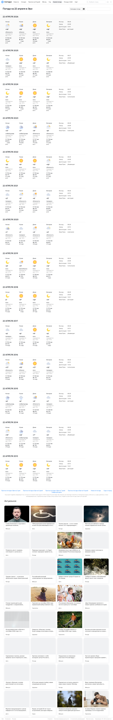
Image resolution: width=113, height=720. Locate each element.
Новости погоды (96, 490)
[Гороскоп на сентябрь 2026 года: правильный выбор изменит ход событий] (43, 597)
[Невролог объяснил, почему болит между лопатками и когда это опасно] (43, 623)
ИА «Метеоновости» (107, 719)
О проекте (50, 719)
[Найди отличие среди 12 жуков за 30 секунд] (69, 571)
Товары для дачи (56, 492)
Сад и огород (108, 490)
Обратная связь (90, 719)
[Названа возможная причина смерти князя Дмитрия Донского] (69, 703)
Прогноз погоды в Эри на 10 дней (78, 490)
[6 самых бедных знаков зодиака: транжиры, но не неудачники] (96, 703)
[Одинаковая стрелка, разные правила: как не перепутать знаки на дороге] (16, 650)
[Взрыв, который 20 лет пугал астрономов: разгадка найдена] (43, 703)
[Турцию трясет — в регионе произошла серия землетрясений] (16, 571)
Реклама (14, 719)
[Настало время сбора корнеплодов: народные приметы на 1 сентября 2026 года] (96, 650)
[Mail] (2, 2)
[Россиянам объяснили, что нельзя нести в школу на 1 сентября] (69, 597)
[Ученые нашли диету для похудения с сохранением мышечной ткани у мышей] (16, 597)
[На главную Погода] (8, 2)
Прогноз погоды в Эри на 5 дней (33, 490)
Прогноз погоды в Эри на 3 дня (10, 490)
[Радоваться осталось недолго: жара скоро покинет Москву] (69, 676)
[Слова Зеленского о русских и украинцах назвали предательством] (16, 518)
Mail (3, 719)
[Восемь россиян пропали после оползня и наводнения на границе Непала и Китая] (96, 623)
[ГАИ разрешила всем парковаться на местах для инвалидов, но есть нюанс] (43, 518)
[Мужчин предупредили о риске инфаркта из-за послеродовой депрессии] (16, 703)
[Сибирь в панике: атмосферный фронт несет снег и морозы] (96, 571)
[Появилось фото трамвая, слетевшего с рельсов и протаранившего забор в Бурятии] (16, 544)
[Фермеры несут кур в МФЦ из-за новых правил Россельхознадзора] (69, 544)
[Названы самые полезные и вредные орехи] (96, 544)
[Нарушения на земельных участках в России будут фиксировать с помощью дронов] (69, 650)
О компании (8, 719)
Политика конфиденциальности (61, 719)
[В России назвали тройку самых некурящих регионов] (43, 676)
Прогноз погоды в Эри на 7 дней (55, 490)
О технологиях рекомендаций (78, 719)
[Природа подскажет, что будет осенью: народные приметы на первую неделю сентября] (43, 544)
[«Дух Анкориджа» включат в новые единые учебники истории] (96, 597)
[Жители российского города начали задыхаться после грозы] (96, 518)
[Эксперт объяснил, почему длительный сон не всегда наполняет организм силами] (16, 676)
